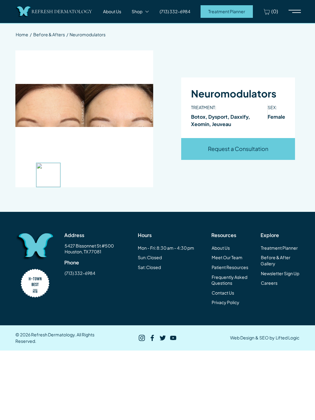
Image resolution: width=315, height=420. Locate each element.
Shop (137, 11)
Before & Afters (49, 34)
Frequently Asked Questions (229, 280)
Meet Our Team (227, 257)
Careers (269, 283)
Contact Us (223, 292)
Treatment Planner (226, 11)
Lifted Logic (287, 337)
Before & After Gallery (275, 260)
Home (22, 34)
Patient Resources (230, 267)
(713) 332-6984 (80, 273)
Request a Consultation (238, 148)
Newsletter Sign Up (280, 273)
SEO (264, 337)
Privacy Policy (225, 302)
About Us (112, 11)
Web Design (242, 337)
